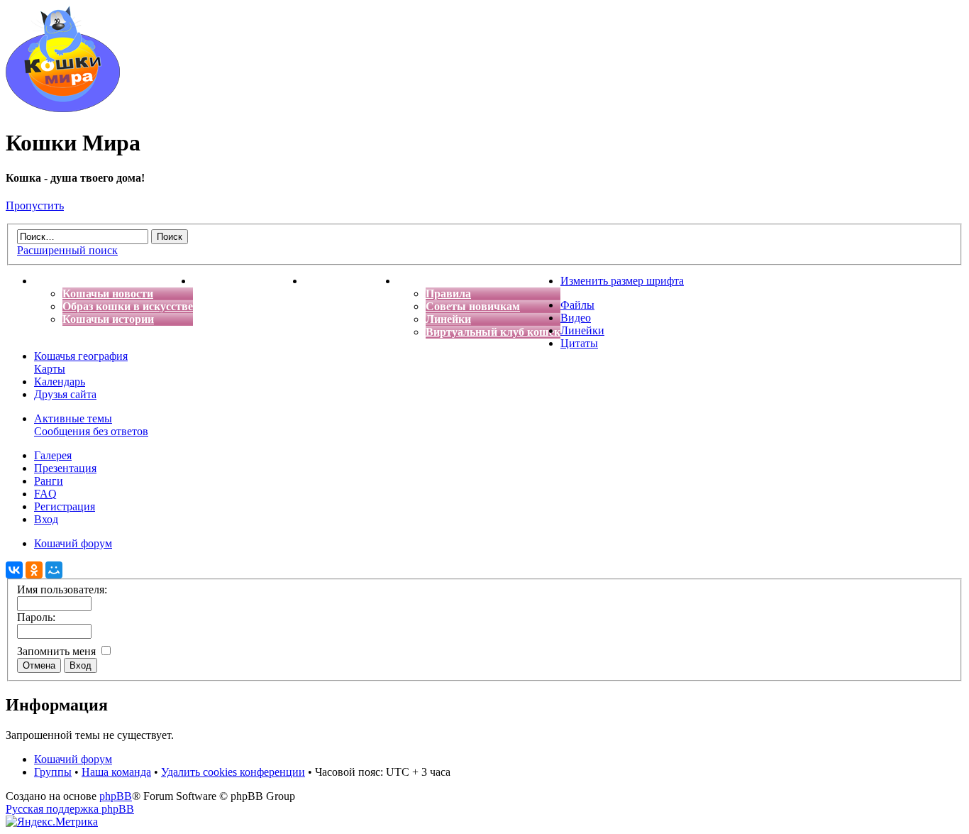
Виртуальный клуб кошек (493, 332)
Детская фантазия (350, 281)
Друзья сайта (65, 394)
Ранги (48, 481)
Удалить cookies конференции (233, 772)
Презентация (65, 468)
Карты (49, 369)
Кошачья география (81, 356)
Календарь (59, 381)
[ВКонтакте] (14, 569)
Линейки (448, 319)
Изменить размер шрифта (622, 281)
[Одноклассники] (34, 569)
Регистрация (64, 506)
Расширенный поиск (67, 250)
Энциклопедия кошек (248, 281)
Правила (448, 293)
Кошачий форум (73, 759)
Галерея (53, 455)
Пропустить (35, 205)
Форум (415, 281)
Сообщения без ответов (91, 431)
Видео (575, 318)
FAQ (45, 494)
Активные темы (73, 418)
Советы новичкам (473, 306)
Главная (55, 281)
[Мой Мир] (53, 569)
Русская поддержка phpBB (70, 809)
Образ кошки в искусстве (127, 306)
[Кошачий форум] (63, 108)
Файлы (577, 305)
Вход (46, 519)
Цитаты (579, 343)
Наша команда (116, 772)
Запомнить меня (58, 651)
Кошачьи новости (107, 293)
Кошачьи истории (108, 319)
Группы (53, 772)
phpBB (115, 796)
